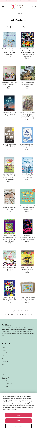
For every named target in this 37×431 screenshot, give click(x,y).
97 (14, 314)
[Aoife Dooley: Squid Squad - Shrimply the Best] (9, 288)
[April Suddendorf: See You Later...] (9, 258)
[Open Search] (30, 6)
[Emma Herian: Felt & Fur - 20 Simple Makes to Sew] (9, 73)
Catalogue (5, 356)
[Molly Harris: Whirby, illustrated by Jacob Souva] (27, 258)
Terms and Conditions (8, 384)
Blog (3, 358)
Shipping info (5, 378)
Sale (3, 364)
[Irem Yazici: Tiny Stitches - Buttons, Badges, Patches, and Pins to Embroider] (9, 39)
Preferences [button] (14, 409)
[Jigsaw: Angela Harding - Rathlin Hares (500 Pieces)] (27, 73)
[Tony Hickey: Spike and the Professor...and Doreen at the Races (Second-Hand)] (9, 165)
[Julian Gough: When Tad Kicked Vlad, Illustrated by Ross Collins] (27, 196)
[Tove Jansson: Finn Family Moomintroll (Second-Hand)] (27, 135)
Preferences (18, 426)
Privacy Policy (5, 381)
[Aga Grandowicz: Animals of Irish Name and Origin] (9, 196)
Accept (18, 415)
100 (23, 314)
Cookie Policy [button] (8, 407)
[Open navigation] (5, 6)
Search (4, 350)
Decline (18, 420)
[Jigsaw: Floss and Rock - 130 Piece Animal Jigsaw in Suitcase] (27, 288)
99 (20, 314)
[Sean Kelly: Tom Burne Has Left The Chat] (9, 103)
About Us (4, 353)
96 (12, 314)
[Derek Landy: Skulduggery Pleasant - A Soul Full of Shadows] (27, 226)
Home (14, 13)
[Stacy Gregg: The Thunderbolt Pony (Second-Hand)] (27, 165)
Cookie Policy (5, 387)
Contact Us (5, 361)
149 (28, 314)
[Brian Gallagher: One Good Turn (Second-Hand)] (9, 135)
